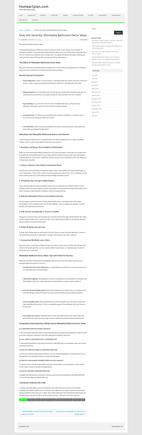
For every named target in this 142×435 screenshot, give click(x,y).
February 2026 (96, 92)
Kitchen (90, 15)
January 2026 (96, 95)
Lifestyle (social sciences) (64, 400)
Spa (83, 400)
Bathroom (31, 15)
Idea (43, 400)
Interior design (50, 400)
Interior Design (78, 15)
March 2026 (95, 88)
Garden (65, 15)
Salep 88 (24, 39)
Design (38, 400)
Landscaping (102, 15)
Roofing (35, 20)
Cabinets (43, 15)
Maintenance (116, 15)
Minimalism (76, 400)
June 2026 (95, 78)
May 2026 (94, 82)
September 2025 (97, 109)
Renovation (23, 20)
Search (94, 28)
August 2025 (95, 112)
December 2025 (96, 98)
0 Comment (83, 39)
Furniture (54, 15)
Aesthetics (31, 400)
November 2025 (96, 102)
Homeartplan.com (33, 6)
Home (21, 15)
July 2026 (94, 75)
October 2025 (96, 105)
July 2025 (94, 115)
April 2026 (95, 85)
